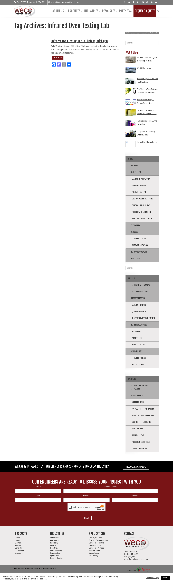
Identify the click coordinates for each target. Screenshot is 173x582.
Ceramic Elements (139, 305)
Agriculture (54, 556)
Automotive (54, 538)
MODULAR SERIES (138, 402)
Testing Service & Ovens (140, 285)
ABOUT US (58, 11)
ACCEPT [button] (165, 578)
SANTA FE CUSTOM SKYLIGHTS (143, 218)
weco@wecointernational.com (65, 2)
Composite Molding (96, 548)
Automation (19, 550)
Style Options (137, 429)
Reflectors (136, 331)
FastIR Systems (138, 364)
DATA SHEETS (135, 258)
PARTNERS (125, 11)
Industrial (53, 548)
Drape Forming (95, 553)
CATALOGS (134, 232)
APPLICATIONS (97, 533)
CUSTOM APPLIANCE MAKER (141, 205)
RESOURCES (108, 11)
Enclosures (19, 553)
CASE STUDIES (136, 172)
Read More (58, 57)
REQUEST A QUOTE (145, 11)
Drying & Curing (95, 545)
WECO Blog (132, 52)
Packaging (54, 543)
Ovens (17, 538)
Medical (53, 545)
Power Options (138, 435)
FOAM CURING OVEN (139, 185)
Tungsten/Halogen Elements (143, 318)
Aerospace (54, 540)
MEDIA (130, 159)
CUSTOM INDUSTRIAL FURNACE (143, 199)
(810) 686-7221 (133, 557)
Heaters (18, 540)
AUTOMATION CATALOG (140, 245)
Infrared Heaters (138, 298)
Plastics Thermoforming (98, 540)
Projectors (137, 338)
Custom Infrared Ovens (140, 291)
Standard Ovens (137, 351)
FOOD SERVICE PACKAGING (141, 212)
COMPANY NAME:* (110, 487)
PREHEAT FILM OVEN (139, 192)
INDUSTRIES (91, 11)
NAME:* (38, 487)
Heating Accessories (139, 325)
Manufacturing (56, 550)
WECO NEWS (135, 165)
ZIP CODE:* (135, 495)
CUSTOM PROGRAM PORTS (141, 422)
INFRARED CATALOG (139, 238)
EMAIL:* (38, 495)
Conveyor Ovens (95, 538)
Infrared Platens (139, 358)
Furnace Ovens (94, 550)
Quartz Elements (139, 311)
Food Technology (57, 558)
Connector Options (140, 448)
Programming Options (141, 442)
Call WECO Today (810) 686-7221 (32, 2)
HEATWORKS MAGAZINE (139, 252)
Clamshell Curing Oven (141, 179)
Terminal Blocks (138, 345)
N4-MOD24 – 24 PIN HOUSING (143, 415)
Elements (18, 543)
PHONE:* (86, 495)
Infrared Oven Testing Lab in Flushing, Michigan (79, 41)
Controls (18, 548)
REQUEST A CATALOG (136, 467)
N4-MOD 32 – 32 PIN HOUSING (143, 409)
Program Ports (137, 395)
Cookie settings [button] (152, 578)
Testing (18, 545)
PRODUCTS (74, 11)
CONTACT (129, 533)
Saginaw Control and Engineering (139, 387)
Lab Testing (93, 556)
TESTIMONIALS (136, 225)
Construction (55, 553)
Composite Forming (96, 543)
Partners (132, 379)
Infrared (131, 278)
